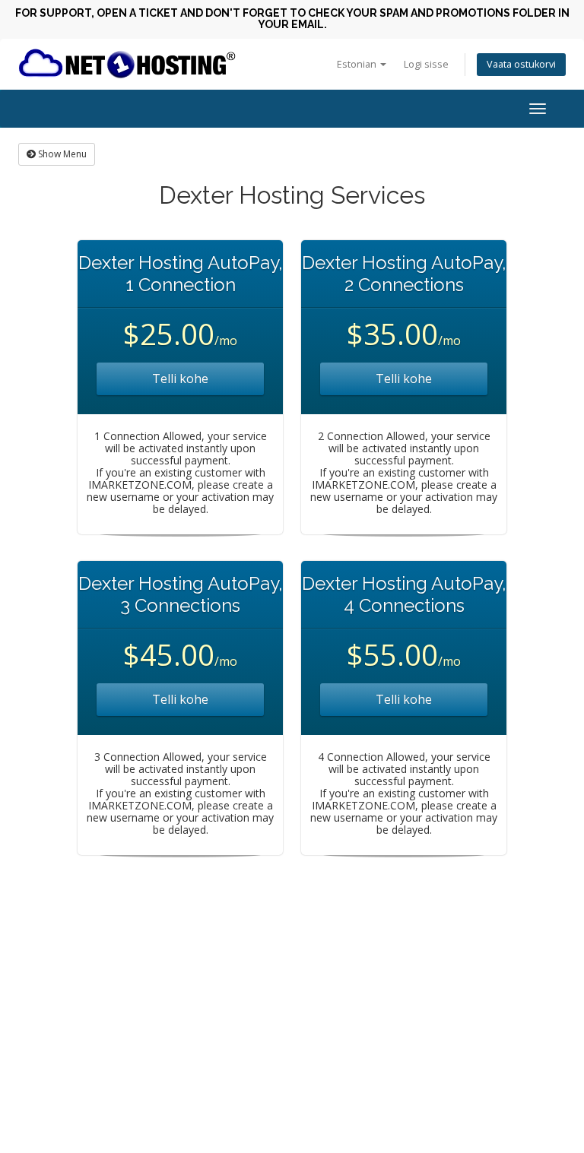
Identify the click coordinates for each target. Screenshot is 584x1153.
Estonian (358, 64)
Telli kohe (180, 378)
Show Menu (61, 153)
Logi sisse (426, 64)
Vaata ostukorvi (521, 64)
